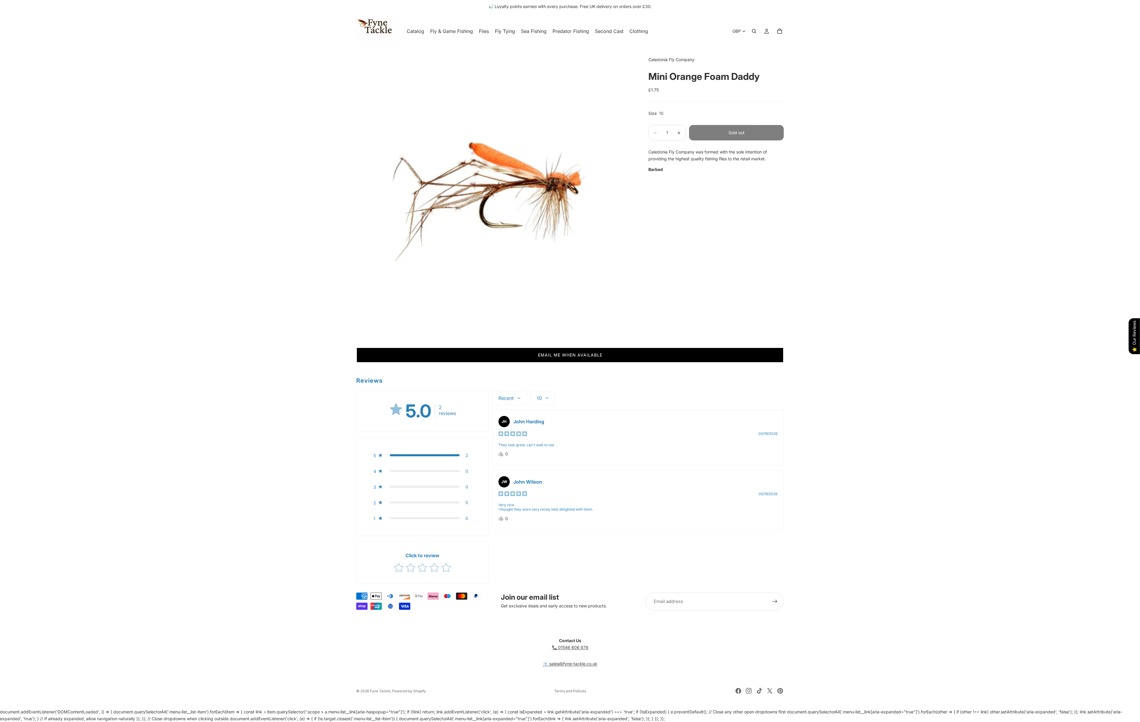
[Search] (754, 31)
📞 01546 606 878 (570, 647)
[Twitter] (769, 690)
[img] (512, 433)
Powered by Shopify (409, 691)
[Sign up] (775, 601)
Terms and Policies (570, 691)
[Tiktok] (759, 690)
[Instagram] (748, 690)
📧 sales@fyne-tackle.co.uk (570, 663)
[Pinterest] (780, 690)
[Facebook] (738, 690)
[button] (570, 355)
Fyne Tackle (380, 691)
